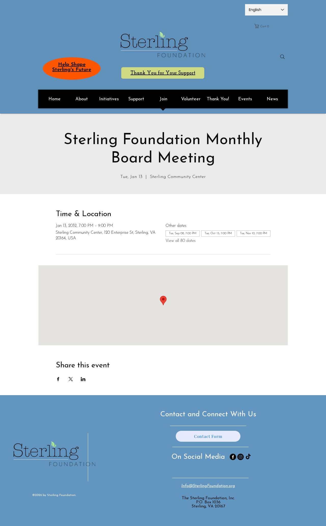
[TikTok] (248, 457)
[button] (269, 26)
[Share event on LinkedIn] (83, 379)
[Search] (282, 56)
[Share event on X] (70, 379)
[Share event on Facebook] (58, 379)
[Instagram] (240, 457)
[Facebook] (233, 457)
